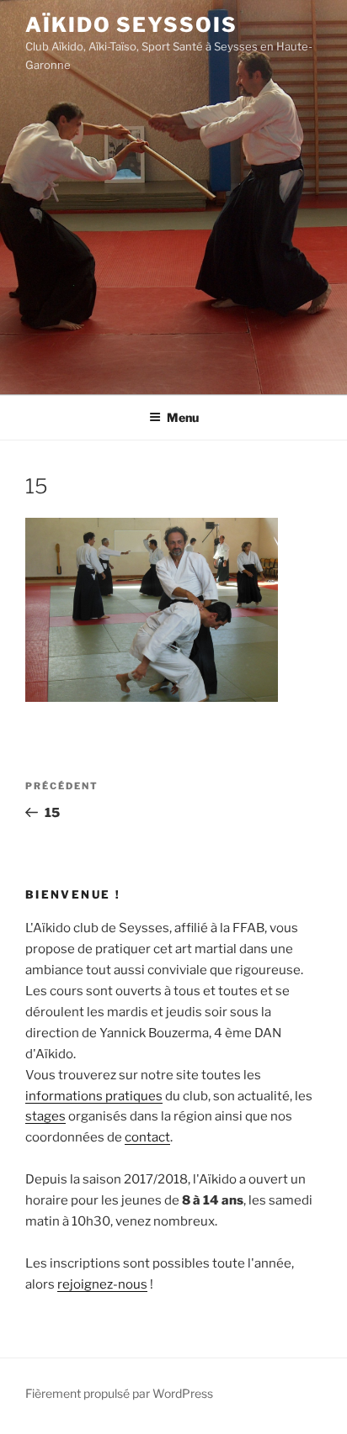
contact (147, 1137)
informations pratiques (94, 1096)
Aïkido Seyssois (131, 25)
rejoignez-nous (102, 1284)
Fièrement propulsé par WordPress (119, 1393)
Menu (183, 417)
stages (45, 1116)
